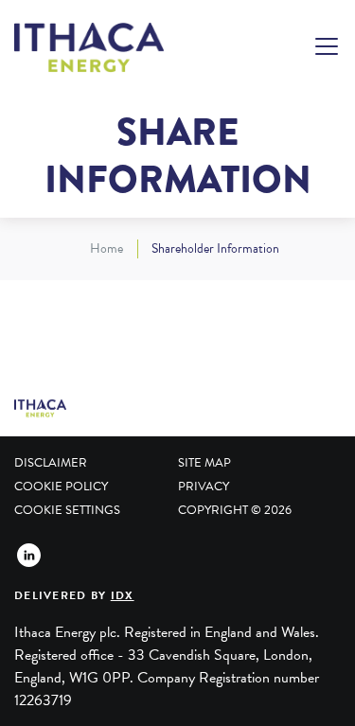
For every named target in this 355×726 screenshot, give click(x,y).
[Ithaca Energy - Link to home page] (89, 48)
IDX (122, 595)
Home (106, 248)
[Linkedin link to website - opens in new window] (28, 554)
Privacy (203, 486)
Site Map (204, 462)
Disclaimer (50, 462)
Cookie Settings (67, 510)
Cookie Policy (61, 486)
